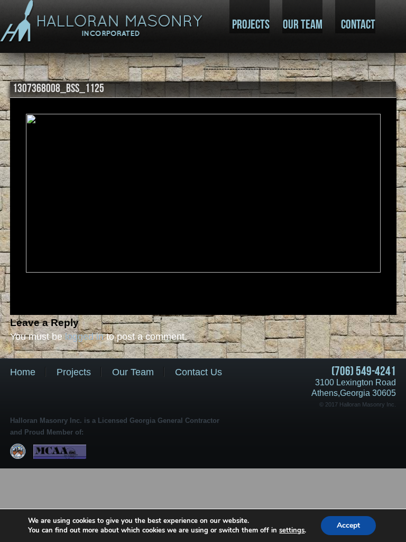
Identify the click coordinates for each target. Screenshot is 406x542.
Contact (358, 24)
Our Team (302, 24)
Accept (348, 525)
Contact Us (198, 372)
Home (22, 372)
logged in (84, 336)
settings (291, 530)
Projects (251, 24)
